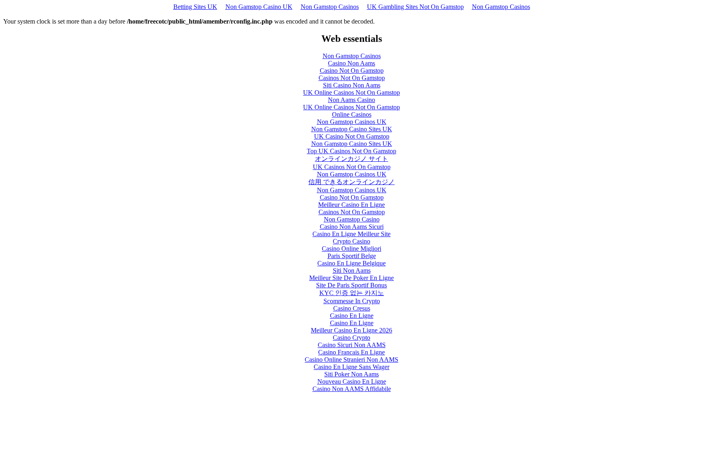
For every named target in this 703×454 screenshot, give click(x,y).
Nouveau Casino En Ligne (351, 381)
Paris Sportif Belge (351, 255)
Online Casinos (351, 114)
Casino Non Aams (351, 63)
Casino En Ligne (351, 315)
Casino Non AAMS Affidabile (351, 388)
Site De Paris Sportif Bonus (351, 285)
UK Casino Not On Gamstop (351, 136)
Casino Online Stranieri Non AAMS (351, 359)
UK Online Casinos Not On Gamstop (351, 92)
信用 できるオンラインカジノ (351, 181)
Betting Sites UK (195, 6)
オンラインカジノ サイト (351, 158)
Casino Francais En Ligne (351, 352)
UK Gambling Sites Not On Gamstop (415, 6)
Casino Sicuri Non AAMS (352, 344)
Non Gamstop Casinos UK (351, 121)
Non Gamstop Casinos (330, 6)
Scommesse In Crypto (351, 301)
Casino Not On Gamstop (352, 70)
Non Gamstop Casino (352, 219)
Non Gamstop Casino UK (259, 6)
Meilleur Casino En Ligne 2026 (351, 330)
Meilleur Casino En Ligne (351, 204)
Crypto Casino (351, 241)
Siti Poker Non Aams (351, 374)
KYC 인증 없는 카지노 (351, 292)
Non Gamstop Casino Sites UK (351, 129)
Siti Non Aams (352, 270)
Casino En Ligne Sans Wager (351, 366)
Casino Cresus (351, 308)
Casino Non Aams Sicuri (352, 226)
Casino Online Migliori (351, 248)
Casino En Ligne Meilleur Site (351, 233)
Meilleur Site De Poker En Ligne (351, 277)
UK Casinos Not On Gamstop (352, 166)
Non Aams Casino (351, 99)
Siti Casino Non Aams (351, 85)
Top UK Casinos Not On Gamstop (351, 151)
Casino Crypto (351, 337)
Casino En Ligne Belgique (351, 263)
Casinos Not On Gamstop (352, 77)
